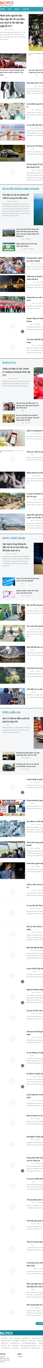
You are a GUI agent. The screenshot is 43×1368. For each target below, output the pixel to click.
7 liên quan (40, 499)
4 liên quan (27, 769)
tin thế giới (4, 1338)
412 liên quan (40, 170)
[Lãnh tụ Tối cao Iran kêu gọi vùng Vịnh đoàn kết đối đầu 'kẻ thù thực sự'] (12, 891)
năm (9, 1345)
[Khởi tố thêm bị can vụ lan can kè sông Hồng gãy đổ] (12, 1123)
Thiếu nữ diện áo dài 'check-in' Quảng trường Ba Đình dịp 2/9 (16, 372)
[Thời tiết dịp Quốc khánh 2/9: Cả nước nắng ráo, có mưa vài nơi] (12, 1228)
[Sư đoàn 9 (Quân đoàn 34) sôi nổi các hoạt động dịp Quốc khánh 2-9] (12, 1080)
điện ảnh (3, 1345)
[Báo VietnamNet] (2, 29)
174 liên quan (31, 249)
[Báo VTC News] (31, 75)
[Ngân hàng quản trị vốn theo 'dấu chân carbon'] (9, 247)
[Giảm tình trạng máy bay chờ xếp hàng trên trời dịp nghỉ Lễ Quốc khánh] (12, 849)
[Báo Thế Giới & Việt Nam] (17, 583)
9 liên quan (37, 671)
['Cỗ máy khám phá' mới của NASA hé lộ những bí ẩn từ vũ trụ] (12, 1207)
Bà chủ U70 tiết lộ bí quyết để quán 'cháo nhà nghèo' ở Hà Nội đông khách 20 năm (27, 418)
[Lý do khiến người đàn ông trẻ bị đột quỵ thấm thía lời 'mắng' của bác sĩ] (12, 111)
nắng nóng (17, 1338)
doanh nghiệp (15, 1340)
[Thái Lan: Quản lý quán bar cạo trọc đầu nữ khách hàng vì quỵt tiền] (12, 459)
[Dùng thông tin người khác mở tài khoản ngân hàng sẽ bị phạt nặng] (12, 807)
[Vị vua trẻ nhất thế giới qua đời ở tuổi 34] (12, 1186)
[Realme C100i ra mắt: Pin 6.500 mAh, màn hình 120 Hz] (9, 594)
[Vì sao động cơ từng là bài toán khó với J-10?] (12, 1059)
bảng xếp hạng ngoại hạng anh (28, 1345)
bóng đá (41, 1343)
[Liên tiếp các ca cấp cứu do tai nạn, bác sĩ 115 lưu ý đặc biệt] (12, 696)
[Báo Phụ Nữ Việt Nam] (30, 608)
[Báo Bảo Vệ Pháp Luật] (28, 1308)
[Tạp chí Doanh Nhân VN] (4, 201)
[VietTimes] (28, 128)
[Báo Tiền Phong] (29, 149)
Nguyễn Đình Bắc (5, 1340)
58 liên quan (39, 1037)
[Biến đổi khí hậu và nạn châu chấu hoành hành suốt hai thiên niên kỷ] (12, 654)
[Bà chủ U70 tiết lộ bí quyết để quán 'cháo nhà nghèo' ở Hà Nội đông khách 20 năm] (9, 418)
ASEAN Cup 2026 (35, 1348)
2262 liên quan (38, 520)
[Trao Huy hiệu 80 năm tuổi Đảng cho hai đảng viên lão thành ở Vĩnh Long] (12, 346)
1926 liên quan (38, 433)
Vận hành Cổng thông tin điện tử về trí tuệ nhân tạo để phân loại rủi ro (15, 547)
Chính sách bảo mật (4, 1360)
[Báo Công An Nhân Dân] (30, 86)
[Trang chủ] (6, 3)
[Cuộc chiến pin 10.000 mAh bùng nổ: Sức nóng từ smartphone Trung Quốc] (12, 1102)
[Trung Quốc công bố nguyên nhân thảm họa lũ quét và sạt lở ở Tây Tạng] (13, 60)
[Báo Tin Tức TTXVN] (28, 264)
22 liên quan (38, 824)
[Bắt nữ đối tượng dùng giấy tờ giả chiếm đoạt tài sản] (12, 612)
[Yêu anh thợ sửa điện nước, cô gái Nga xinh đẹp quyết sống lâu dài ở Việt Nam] (9, 406)
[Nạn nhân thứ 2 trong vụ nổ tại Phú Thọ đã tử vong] (12, 90)
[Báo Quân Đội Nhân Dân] (29, 1077)
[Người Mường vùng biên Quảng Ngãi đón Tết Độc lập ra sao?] (12, 996)
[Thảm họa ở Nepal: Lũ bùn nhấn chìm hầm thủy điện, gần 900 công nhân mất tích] (12, 283)
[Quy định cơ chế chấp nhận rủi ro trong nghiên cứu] (12, 828)
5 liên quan (14, 378)
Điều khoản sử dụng (4, 1358)
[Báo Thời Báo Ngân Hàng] (18, 249)
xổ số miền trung (5, 1348)
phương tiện (4, 1343)
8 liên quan (38, 475)
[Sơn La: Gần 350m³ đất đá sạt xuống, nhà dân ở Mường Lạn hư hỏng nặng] (12, 933)
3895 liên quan (38, 128)
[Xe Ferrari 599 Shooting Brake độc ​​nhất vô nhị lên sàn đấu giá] (12, 153)
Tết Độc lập (24, 1340)
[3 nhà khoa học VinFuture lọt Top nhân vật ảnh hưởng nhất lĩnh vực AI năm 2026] (12, 1270)
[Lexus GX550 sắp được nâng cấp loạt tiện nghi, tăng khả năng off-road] (12, 975)
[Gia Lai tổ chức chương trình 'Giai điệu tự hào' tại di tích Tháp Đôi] (12, 1017)
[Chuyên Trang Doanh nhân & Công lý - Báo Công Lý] (18, 596)
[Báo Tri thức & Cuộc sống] (29, 971)
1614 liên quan (38, 109)
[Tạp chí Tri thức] (28, 433)
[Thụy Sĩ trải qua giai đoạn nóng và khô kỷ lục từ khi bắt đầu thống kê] (12, 1249)
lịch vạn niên (15, 1348)
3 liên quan (11, 29)
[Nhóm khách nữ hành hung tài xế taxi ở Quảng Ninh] (12, 480)
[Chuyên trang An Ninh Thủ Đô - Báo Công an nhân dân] (28, 324)
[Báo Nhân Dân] (2, 77)
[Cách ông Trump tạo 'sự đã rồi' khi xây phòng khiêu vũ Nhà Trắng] (12, 675)
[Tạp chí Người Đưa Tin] (28, 824)
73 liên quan (28, 595)
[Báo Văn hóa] (28, 170)
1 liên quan (27, 422)
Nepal (10, 1338)
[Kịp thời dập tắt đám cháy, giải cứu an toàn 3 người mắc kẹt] (12, 954)
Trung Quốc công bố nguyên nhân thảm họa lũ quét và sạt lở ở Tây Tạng (12, 72)
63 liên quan (37, 848)
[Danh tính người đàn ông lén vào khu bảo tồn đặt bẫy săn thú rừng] (12, 870)
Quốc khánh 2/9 (25, 1348)
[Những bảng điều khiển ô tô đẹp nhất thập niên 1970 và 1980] (9, 756)
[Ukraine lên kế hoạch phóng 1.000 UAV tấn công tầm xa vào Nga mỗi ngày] (12, 1038)
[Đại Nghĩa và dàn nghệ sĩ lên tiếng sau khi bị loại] (12, 1144)
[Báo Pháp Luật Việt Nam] (28, 1182)
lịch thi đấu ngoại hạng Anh (29, 1343)
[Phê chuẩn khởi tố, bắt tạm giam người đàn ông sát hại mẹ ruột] (12, 1312)
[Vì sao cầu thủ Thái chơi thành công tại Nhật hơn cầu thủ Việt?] (12, 912)
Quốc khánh (15, 1345)
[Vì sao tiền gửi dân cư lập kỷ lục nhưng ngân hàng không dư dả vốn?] (12, 132)
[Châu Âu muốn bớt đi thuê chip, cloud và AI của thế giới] (9, 581)
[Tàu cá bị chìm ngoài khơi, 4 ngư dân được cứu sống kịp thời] (12, 633)
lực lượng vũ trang (15, 1343)
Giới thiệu (2, 1356)
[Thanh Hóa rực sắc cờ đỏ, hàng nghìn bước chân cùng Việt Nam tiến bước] (12, 304)
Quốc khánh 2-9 (26, 1338)
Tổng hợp (20, 1356)
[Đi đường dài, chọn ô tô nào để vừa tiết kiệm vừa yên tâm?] (9, 767)
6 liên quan (14, 553)
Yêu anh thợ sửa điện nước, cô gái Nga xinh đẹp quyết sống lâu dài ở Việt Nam (27, 405)
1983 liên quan (38, 950)
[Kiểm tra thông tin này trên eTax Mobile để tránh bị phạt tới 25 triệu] (12, 438)
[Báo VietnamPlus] (29, 499)
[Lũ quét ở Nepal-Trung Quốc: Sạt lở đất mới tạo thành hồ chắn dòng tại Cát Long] (12, 501)
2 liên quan (14, 201)
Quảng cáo (2, 1361)
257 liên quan (40, 303)
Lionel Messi (32, 1340)
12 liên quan (39, 1223)
